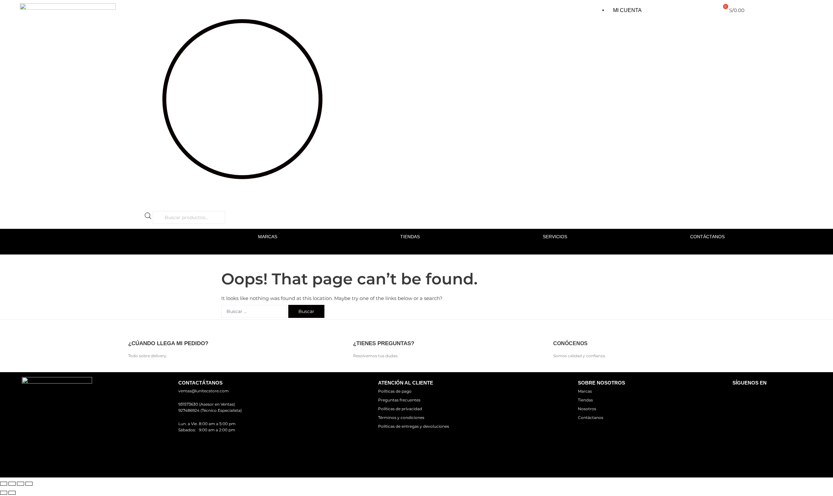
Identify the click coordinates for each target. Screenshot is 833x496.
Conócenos (570, 343)
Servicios (555, 236)
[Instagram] (759, 395)
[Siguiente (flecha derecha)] (12, 493)
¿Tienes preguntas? (383, 343)
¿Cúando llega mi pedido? (168, 343)
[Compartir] (20, 484)
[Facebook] (740, 395)
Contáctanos (707, 236)
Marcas (267, 236)
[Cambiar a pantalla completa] (12, 484)
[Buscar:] (254, 311)
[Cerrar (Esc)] (29, 484)
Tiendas (410, 236)
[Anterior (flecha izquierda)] (3, 493)
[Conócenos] (559, 330)
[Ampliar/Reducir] (3, 484)
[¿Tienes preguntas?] (358, 330)
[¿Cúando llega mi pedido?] (134, 330)
